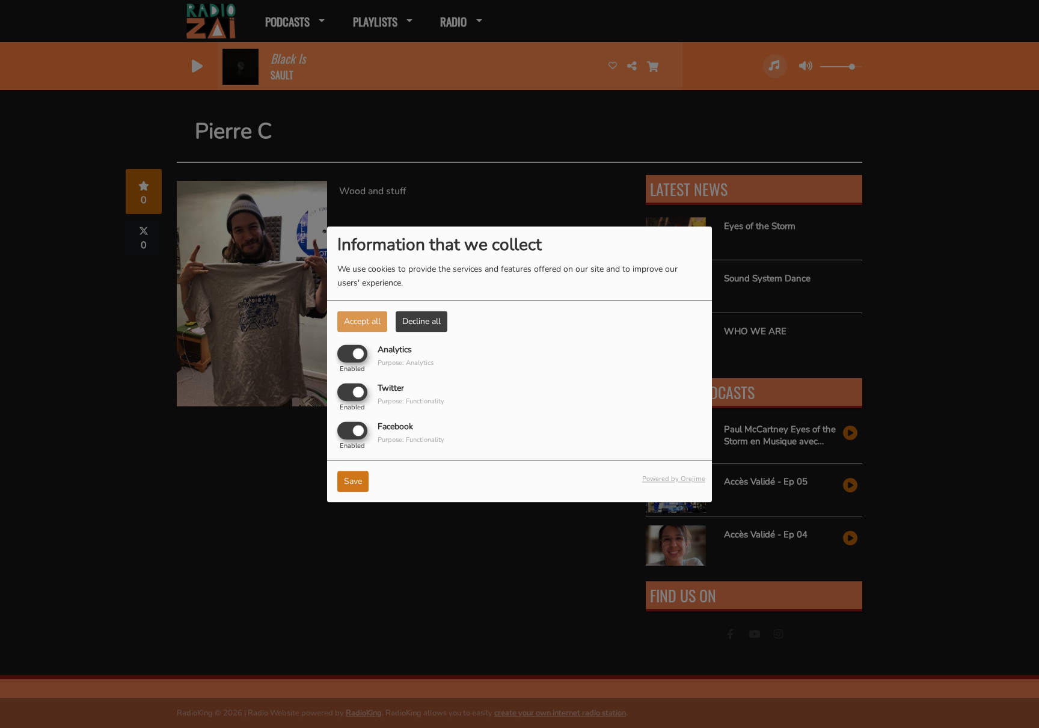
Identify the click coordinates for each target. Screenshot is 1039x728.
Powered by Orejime (673, 478)
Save (353, 481)
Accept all (362, 321)
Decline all (421, 321)
